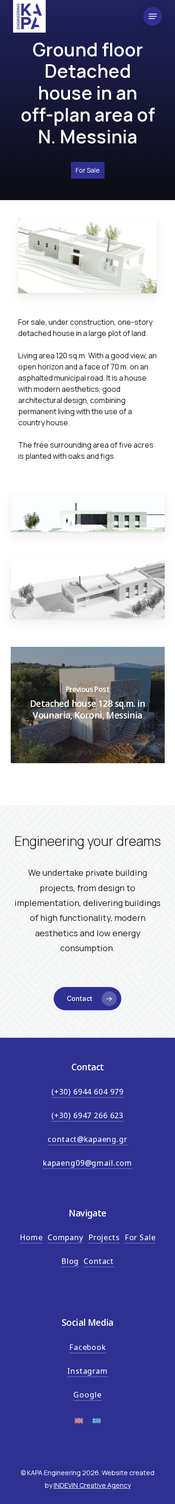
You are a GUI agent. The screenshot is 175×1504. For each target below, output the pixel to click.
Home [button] (31, 1237)
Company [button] (66, 1237)
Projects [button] (104, 1237)
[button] (152, 16)
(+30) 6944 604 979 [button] (87, 1091)
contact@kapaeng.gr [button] (87, 1139)
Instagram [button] (87, 1370)
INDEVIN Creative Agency (92, 1485)
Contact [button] (99, 1261)
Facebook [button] (87, 1347)
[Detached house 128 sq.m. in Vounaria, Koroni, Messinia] (88, 705)
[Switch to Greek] (96, 1424)
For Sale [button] (140, 1237)
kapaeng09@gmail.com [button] (87, 1162)
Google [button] (87, 1394)
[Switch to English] (79, 1424)
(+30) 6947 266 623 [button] (87, 1115)
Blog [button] (70, 1261)
